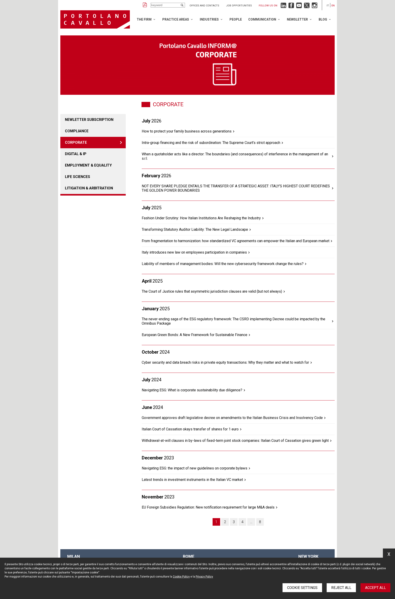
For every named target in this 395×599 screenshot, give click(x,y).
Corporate (76, 142)
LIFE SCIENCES (77, 177)
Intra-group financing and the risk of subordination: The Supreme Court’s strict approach (211, 142)
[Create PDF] (145, 5)
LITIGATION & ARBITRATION (89, 188)
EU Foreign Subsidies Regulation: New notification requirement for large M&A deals (208, 507)
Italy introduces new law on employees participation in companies (194, 252)
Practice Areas (175, 19)
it (328, 5)
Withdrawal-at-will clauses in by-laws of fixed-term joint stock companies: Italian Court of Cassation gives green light (235, 440)
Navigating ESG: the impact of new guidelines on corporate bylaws (194, 468)
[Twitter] (307, 6)
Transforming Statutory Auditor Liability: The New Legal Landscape (195, 229)
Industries (209, 19)
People (236, 19)
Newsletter (297, 19)
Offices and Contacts (204, 5)
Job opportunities (239, 5)
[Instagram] (314, 6)
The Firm (144, 19)
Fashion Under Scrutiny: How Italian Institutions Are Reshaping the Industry (201, 218)
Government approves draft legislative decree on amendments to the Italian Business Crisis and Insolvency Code (232, 418)
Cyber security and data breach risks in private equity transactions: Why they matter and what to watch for (225, 362)
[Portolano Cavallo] (95, 19)
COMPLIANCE (76, 131)
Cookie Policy (181, 576)
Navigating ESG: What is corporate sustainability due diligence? (192, 390)
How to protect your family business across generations (187, 131)
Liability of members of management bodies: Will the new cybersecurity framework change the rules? (223, 264)
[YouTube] (299, 6)
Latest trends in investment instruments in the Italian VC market (192, 479)
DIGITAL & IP (75, 154)
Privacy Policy (204, 576)
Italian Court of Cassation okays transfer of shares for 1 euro (190, 429)
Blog (323, 19)
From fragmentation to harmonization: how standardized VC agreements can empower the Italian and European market (235, 241)
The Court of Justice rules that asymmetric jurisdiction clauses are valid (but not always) (212, 291)
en (333, 5)
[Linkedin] (283, 6)
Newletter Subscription (89, 119)
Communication (262, 19)
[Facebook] (291, 6)
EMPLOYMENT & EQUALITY (88, 165)
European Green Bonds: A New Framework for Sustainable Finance (194, 335)
